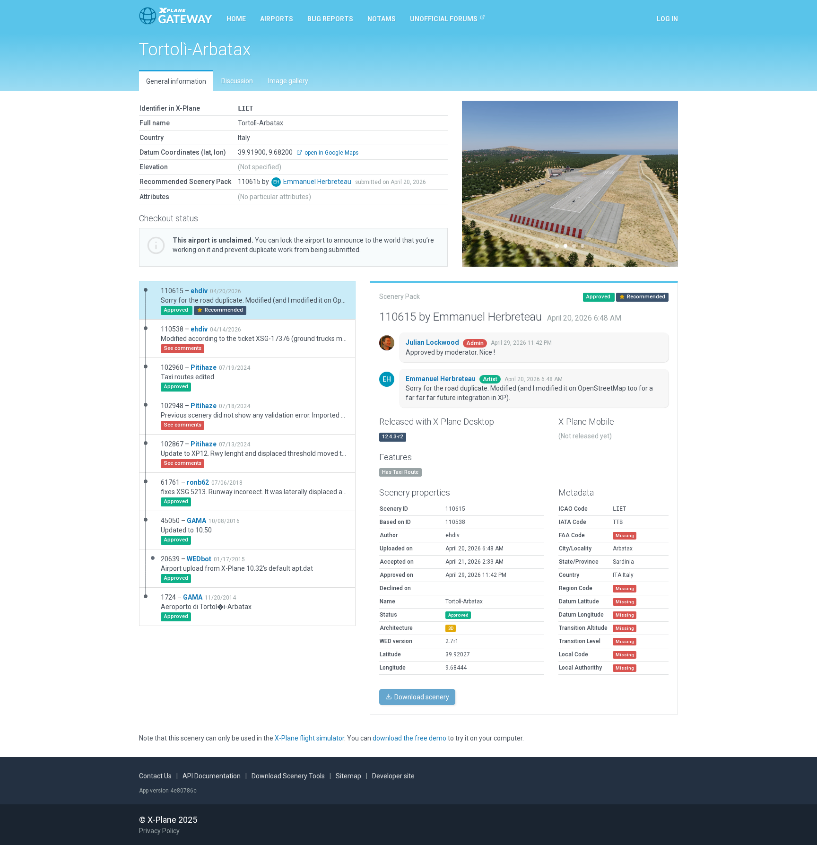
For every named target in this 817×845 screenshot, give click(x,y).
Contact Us (155, 776)
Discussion (237, 81)
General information (176, 81)
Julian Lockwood (433, 342)
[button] (478, 184)
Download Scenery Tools (288, 776)
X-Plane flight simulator (309, 738)
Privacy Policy (159, 831)
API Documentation (212, 776)
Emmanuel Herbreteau (318, 181)
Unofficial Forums (444, 19)
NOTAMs (381, 19)
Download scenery (421, 697)
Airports (276, 19)
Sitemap (348, 776)
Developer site (393, 776)
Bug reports (330, 19)
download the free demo (409, 738)
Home (236, 19)
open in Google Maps (330, 152)
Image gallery (288, 81)
